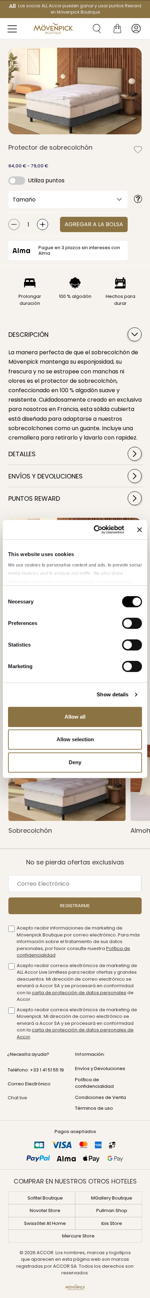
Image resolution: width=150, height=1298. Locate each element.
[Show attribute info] (138, 199)
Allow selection (75, 739)
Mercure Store (78, 1236)
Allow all (75, 717)
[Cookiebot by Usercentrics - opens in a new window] (94, 529)
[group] (75, 91)
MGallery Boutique (111, 1198)
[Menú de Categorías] (14, 28)
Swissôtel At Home (45, 1223)
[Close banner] (139, 529)
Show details (112, 694)
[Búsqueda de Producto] (94, 28)
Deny (75, 762)
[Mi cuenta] (136, 28)
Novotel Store (45, 1210)
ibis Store (111, 1223)
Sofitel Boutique (45, 1198)
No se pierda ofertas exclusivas (75, 862)
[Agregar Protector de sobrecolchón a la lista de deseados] (138, 150)
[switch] (132, 624)
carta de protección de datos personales (79, 992)
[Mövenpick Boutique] (53, 28)
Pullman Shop (111, 1210)
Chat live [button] (17, 1097)
